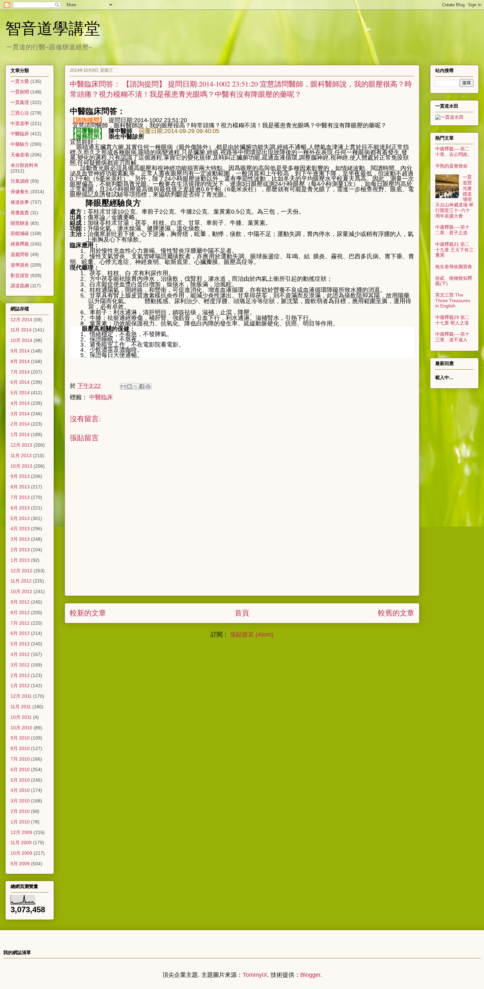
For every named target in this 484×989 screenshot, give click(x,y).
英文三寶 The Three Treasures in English (452, 300)
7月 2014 (20, 372)
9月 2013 (20, 476)
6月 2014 (20, 382)
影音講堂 (20, 275)
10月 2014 (21, 340)
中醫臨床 (101, 397)
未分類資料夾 (24, 165)
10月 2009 (21, 853)
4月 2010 (20, 790)
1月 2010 (20, 821)
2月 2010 (20, 811)
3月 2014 (20, 413)
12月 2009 (21, 832)
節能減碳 (20, 233)
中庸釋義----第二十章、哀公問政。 (453, 151)
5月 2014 (20, 392)
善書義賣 (20, 212)
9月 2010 (20, 738)
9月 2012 (20, 602)
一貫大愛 (20, 81)
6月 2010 (20, 769)
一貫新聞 (20, 91)
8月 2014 (20, 361)
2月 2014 (20, 424)
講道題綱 (20, 285)
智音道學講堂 (52, 27)
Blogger (310, 975)
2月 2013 (20, 549)
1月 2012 (20, 685)
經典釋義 (20, 244)
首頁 (242, 613)
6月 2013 (20, 507)
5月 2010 (20, 780)
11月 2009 (21, 842)
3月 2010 (20, 800)
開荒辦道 (20, 223)
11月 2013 (21, 455)
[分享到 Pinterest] (148, 386)
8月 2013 (20, 486)
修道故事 (20, 202)
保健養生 (20, 191)
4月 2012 (20, 654)
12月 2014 (21, 319)
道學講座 (20, 265)
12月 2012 (21, 570)
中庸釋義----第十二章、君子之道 (452, 229)
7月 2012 (20, 623)
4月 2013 (20, 528)
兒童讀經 (20, 181)
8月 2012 (20, 612)
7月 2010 (20, 759)
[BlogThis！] (129, 386)
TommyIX (255, 975)
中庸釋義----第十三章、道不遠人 (452, 336)
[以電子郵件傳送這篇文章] (123, 386)
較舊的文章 (396, 613)
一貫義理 (20, 102)
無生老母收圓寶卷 (453, 266)
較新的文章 (88, 613)
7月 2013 (20, 497)
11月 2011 (21, 706)
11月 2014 (21, 329)
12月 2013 (21, 445)
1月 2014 (20, 434)
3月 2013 (20, 539)
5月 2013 (20, 518)
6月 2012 (20, 633)
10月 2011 (21, 717)
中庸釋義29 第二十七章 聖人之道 (452, 320)
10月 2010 (21, 727)
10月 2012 (21, 591)
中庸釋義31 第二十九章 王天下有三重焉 (454, 250)
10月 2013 (21, 466)
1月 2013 (20, 560)
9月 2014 (20, 350)
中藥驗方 (20, 144)
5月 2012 (20, 643)
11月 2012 (21, 581)
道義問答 (20, 254)
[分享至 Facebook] (142, 386)
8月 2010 (20, 748)
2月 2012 (20, 675)
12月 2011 (21, 696)
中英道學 (20, 123)
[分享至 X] (135, 386)
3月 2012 (20, 664)
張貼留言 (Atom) (251, 634)
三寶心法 (20, 113)
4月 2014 (20, 403)
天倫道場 (20, 154)
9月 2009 (20, 863)
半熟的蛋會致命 (451, 166)
